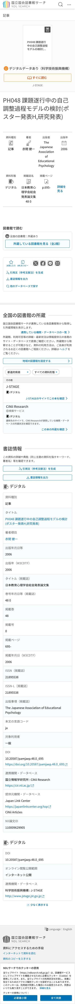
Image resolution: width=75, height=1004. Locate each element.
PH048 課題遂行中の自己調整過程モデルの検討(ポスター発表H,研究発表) (36, 521)
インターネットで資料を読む (19, 953)
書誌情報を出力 (19, 279)
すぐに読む (39, 77)
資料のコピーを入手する (17, 958)
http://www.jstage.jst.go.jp (23, 896)
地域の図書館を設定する (37, 361)
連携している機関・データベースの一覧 (44, 332)
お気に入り (11, 265)
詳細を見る (61, 188)
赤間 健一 (11, 539)
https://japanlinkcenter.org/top (26, 806)
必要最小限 (20, 998)
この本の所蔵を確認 (53, 429)
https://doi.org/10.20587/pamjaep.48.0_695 (34, 764)
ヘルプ (63, 349)
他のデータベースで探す (24, 286)
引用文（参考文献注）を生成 (26, 272)
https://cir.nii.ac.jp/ (18, 785)
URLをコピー (22, 265)
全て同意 (56, 998)
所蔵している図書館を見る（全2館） (37, 243)
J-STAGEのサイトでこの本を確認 (45, 398)
